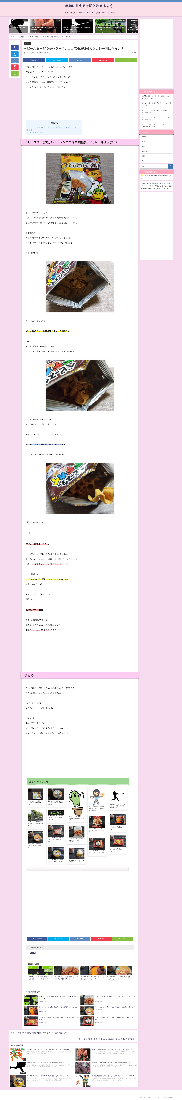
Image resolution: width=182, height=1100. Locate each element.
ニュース (90, 12)
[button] (11, 26)
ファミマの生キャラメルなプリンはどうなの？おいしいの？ (35, 845)
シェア (14, 49)
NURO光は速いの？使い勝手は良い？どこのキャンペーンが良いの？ (55, 817)
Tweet (15, 55)
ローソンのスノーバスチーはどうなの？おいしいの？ (76, 861)
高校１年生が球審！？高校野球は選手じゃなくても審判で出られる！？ (96, 808)
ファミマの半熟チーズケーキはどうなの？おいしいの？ (55, 860)
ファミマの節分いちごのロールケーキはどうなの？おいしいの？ (96, 852)
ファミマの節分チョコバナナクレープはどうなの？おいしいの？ (117, 849)
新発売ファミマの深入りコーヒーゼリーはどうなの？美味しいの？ (55, 803)
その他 (97, 12)
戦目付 (134, 52)
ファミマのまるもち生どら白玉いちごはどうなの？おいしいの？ (55, 839)
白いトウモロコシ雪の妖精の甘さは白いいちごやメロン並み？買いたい (40, 1033)
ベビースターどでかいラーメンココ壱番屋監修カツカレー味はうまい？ (54, 127)
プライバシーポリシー (109, 12)
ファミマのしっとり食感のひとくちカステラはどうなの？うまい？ (76, 840)
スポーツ (82, 12)
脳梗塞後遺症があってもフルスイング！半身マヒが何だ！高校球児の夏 (117, 806)
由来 (66, 12)
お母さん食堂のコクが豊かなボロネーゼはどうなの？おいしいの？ (96, 830)
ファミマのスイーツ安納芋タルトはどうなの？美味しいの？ (35, 803)
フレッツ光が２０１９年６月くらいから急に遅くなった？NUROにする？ (106, 1039)
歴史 (143, 156)
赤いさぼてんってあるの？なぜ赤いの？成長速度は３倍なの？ (76, 818)
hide (56, 122)
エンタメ (73, 12)
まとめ (29, 130)
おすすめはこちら (36, 132)
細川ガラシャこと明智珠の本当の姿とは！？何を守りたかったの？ (35, 823)
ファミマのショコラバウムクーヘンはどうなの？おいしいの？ (117, 827)
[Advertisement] (80, 105)
